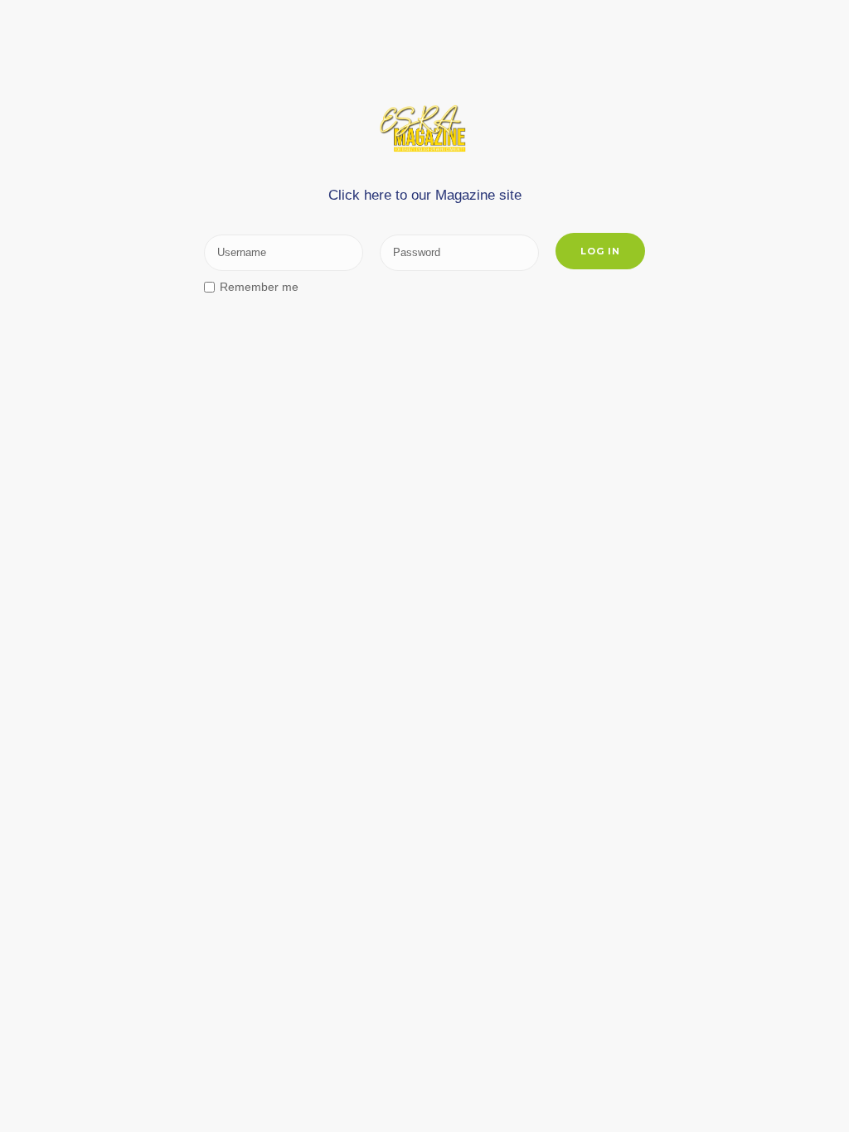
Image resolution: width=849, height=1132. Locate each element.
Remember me (259, 286)
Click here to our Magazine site (425, 195)
